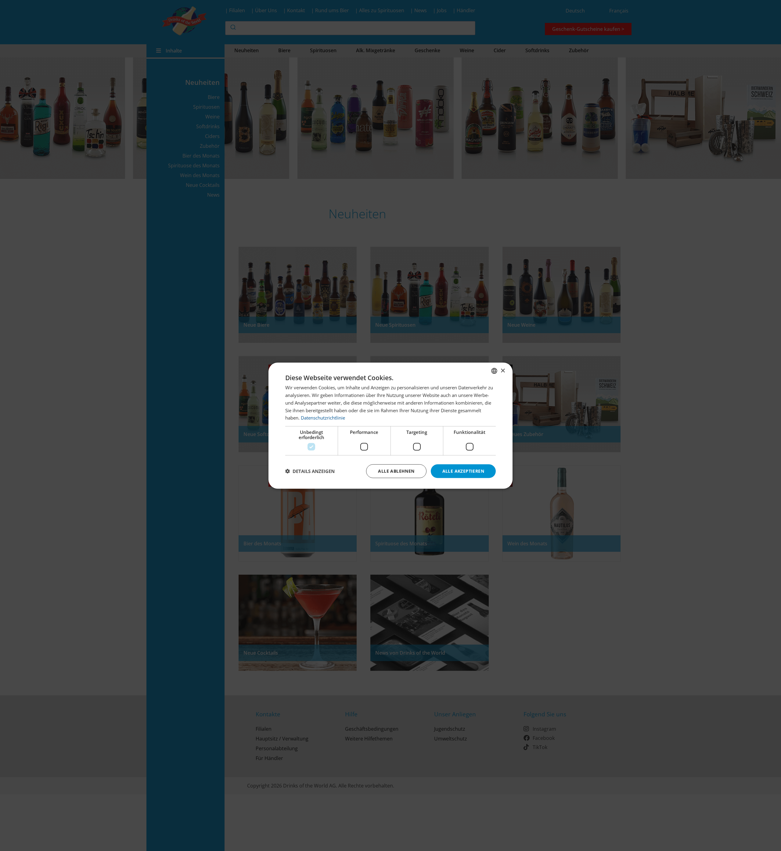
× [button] (502, 370)
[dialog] (390, 425)
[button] (310, 471)
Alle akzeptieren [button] (463, 471)
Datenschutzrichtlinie (323, 417)
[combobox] (494, 371)
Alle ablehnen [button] (396, 471)
